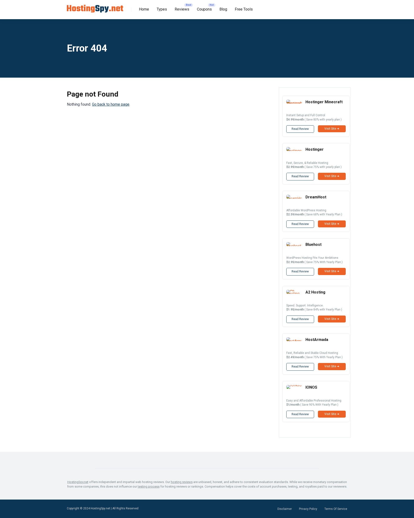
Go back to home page (110, 104)
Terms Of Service (335, 509)
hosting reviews (182, 482)
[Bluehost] (294, 246)
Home (144, 9)
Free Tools (244, 9)
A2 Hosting (315, 292)
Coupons (204, 9)
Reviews (182, 9)
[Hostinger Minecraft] (294, 103)
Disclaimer (284, 509)
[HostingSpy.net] (95, 6)
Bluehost (313, 244)
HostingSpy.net (77, 482)
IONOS (311, 387)
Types (162, 9)
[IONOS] (294, 385)
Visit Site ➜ (331, 128)
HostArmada (316, 339)
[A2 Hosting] (294, 293)
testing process (149, 486)
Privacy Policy (308, 509)
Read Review (300, 129)
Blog (223, 9)
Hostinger (314, 149)
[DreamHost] (294, 198)
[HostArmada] (294, 341)
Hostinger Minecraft (324, 102)
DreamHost (315, 197)
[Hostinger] (294, 151)
